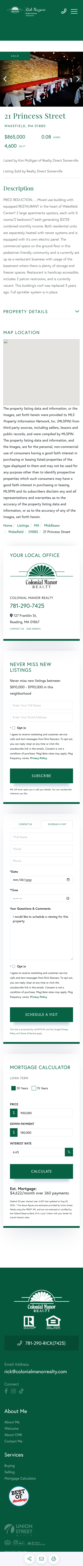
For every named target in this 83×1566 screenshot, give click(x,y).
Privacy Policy (38, 758)
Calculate (41, 1171)
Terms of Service (28, 1033)
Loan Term (19, 1078)
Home (7, 525)
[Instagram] (13, 1391)
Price (14, 1104)
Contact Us (17, 628)
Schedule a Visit (57, 824)
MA (36, 525)
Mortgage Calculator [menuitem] (20, 1478)
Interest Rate (20, 1143)
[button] (7, 79)
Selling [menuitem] (9, 1472)
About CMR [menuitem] (13, 1435)
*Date (14, 872)
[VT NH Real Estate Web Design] (41, 1530)
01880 (33, 531)
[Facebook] (6, 1391)
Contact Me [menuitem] (13, 1441)
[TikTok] (21, 1391)
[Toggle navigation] (74, 11)
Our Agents (33, 628)
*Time (14, 890)
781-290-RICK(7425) (45, 1343)
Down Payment (22, 1124)
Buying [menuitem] (9, 1465)
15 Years (42, 1088)
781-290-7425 (63, 11)
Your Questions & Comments (30, 909)
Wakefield (15, 531)
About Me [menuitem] (11, 1422)
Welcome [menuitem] (11, 1428)
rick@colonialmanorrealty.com (35, 1371)
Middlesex (52, 525)
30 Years (22, 1088)
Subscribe (41, 775)
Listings (23, 525)
